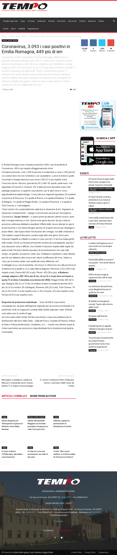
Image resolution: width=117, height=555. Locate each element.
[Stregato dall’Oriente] (83, 320)
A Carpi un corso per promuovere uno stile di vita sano (38, 454)
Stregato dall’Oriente (98, 316)
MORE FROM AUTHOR (43, 395)
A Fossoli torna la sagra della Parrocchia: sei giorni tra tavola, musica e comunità (101, 182)
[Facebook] (55, 538)
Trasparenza (103, 552)
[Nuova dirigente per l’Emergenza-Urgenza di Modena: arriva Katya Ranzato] (13, 410)
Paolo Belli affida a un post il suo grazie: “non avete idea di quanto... (102, 262)
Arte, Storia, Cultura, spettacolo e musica (100, 189)
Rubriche (92, 21)
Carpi (22, 21)
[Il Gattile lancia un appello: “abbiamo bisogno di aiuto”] (83, 330)
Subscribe (110, 40)
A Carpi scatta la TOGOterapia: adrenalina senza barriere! (12, 454)
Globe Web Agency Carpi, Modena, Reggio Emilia (33, 552)
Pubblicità (58, 521)
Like (84, 40)
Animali (51, 21)
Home (4, 36)
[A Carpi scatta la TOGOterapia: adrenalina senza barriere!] (13, 441)
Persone (92, 320)
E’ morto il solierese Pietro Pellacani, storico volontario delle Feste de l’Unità (57, 383)
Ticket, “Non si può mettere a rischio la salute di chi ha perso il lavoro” (64, 454)
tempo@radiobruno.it (64, 530)
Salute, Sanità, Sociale (18, 36)
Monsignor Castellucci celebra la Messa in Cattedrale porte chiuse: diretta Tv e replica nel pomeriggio (17, 383)
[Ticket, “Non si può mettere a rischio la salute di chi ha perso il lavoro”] (64, 441)
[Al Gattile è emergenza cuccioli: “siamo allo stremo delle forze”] (83, 305)
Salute (101, 21)
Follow (93, 40)
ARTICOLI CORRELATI (14, 395)
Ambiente (41, 21)
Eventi (5, 28)
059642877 (66, 497)
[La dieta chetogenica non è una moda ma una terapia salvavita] (83, 247)
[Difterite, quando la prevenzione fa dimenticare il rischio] (64, 410)
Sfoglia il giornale (10, 21)
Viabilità (21, 28)
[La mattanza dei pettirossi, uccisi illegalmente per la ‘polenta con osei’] (83, 290)
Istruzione (72, 21)
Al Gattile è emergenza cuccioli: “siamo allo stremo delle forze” (101, 304)
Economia (61, 21)
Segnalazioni (33, 28)
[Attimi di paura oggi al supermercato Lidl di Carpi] (83, 279)
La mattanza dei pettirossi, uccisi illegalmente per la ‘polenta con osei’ (101, 289)
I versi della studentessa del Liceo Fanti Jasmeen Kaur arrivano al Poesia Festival (101, 221)
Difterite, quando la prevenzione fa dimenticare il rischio (62, 423)
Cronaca (31, 21)
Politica (82, 21)
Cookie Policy (76, 552)
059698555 (96, 512)
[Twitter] (61, 538)
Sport (13, 28)
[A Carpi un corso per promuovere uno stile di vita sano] (39, 441)
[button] (114, 21)
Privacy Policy (90, 552)
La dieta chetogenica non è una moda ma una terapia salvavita (101, 246)
